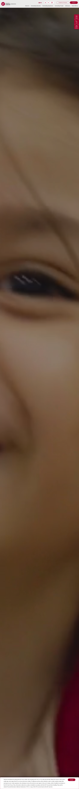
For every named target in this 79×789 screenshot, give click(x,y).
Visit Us (73, 2)
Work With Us (75, 5)
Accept (71, 779)
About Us (27, 5)
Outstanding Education (36, 5)
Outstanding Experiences (47, 5)
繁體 (41, 2)
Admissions (67, 5)
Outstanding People (59, 5)
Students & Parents (63, 2)
